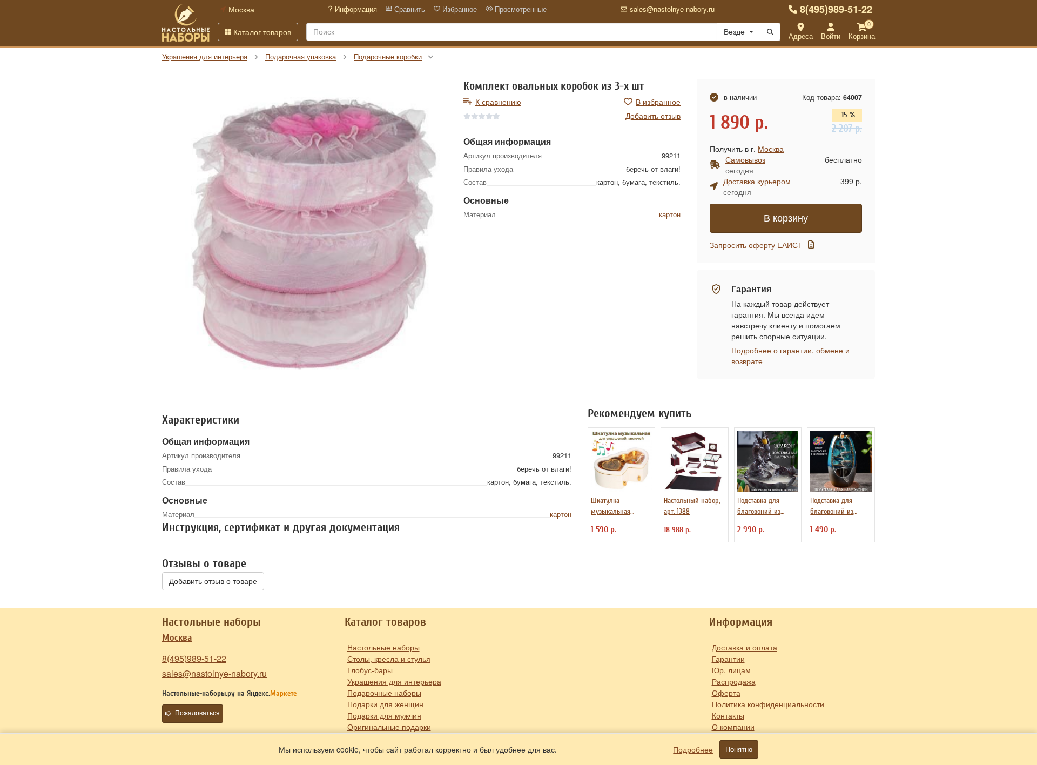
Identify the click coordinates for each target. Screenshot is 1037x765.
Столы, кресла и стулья (388, 658)
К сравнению (498, 101)
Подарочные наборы (384, 692)
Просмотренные (520, 9)
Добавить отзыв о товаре (213, 581)
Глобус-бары (370, 670)
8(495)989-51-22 (836, 9)
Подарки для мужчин (384, 715)
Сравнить (408, 9)
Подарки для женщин (385, 704)
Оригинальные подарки (389, 726)
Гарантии (728, 658)
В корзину (786, 218)
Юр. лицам (731, 670)
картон (670, 214)
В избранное (658, 101)
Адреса (801, 36)
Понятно (738, 749)
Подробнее (693, 749)
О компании (733, 726)
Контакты (728, 715)
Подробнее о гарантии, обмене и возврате (790, 355)
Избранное (458, 9)
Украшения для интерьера (394, 681)
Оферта (726, 692)
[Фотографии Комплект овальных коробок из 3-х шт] (304, 233)
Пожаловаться (197, 713)
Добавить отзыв (653, 115)
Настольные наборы (383, 647)
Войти (830, 36)
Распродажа (734, 681)
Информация (355, 9)
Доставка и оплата (744, 647)
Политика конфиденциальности (768, 704)
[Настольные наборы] (186, 23)
